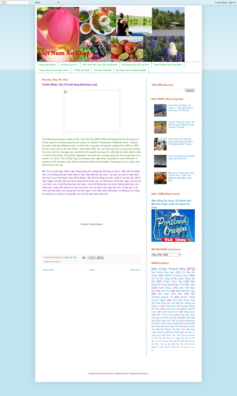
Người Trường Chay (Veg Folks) (168, 64)
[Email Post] (83, 257)
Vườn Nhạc (55, 262)
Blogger (144, 373)
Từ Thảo (172, 347)
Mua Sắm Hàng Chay (184, 300)
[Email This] (89, 257)
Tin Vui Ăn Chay (160, 278)
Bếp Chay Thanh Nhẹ (168, 269)
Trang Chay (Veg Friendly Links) (54, 70)
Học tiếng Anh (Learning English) (131, 70)
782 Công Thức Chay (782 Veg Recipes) (100, 64)
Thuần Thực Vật (172, 281)
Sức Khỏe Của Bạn (162, 272)
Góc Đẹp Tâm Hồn (170, 293)
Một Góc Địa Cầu (180, 344)
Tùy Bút (186, 323)
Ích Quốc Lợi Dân (168, 318)
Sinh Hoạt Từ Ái (170, 312)
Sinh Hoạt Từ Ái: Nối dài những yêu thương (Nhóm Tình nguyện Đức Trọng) (180, 141)
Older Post (135, 270)
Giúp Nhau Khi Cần (165, 303)
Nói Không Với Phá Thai (172, 329)
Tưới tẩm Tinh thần (103, 70)
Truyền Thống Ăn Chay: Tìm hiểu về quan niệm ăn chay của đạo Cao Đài (181, 124)
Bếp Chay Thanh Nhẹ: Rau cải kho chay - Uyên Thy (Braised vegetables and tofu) (181, 177)
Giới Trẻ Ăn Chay (164, 315)
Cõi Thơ (165, 290)
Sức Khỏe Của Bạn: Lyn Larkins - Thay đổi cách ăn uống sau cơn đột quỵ (180, 108)
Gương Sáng (167, 341)
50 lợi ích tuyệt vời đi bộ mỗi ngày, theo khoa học (181, 157)
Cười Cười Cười (172, 309)
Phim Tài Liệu (161, 344)
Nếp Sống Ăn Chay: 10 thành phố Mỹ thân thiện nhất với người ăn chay (171, 204)
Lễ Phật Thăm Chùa (186, 341)
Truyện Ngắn (172, 323)
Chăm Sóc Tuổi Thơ (170, 321)
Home (92, 270)
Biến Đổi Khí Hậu (185, 290)
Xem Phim (174, 332)
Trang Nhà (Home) (47, 64)
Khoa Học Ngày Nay (175, 338)
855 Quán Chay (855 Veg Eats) (135, 64)
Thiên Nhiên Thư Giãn (170, 335)
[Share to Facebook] (99, 257)
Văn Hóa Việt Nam (160, 326)
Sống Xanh (189, 312)
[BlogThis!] (92, 257)
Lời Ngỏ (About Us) (69, 64)
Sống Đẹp (171, 306)
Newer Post (48, 270)
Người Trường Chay (176, 275)
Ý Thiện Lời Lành (81, 70)
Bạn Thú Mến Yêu (185, 284)
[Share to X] (96, 257)
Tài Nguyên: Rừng (187, 347)
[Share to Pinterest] (102, 257)
